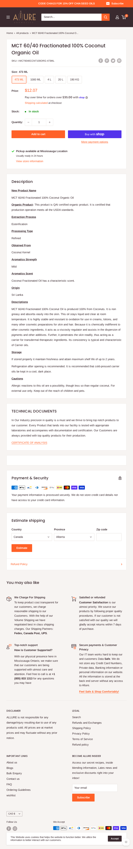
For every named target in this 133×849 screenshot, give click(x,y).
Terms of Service (82, 739)
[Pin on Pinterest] (107, 60)
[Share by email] (119, 60)
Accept (115, 838)
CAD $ (11, 813)
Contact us (13, 778)
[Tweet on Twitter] (113, 60)
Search (76, 717)
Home (9, 33)
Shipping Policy (81, 728)
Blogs (9, 768)
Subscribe (117, 3)
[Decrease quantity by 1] (28, 122)
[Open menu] (8, 17)
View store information (29, 161)
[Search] (106, 17)
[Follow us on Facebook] (8, 828)
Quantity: (17, 122)
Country (17, 529)
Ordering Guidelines (18, 789)
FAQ (9, 784)
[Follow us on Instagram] (15, 828)
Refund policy (80, 744)
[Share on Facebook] (100, 60)
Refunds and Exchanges (87, 722)
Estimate (21, 548)
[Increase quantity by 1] (49, 122)
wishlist (11, 795)
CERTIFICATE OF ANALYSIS (29, 442)
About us (11, 762)
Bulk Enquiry (14, 773)
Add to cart (38, 134)
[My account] (117, 17)
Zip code (101, 529)
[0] (124, 17)
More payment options (94, 141)
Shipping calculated (36, 103)
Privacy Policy (81, 733)
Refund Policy (19, 564)
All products (22, 33)
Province (59, 529)
